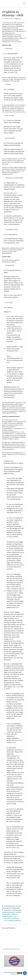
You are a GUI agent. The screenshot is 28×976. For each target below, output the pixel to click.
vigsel (15, 916)
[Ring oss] (25, 973)
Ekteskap (18, 906)
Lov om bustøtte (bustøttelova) (12, 920)
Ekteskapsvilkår (15, 908)
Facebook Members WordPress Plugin (11, 949)
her (20, 41)
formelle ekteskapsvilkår (8, 912)
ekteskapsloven (8, 910)
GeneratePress (14, 974)
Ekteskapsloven (6, 908)
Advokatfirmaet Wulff (9, 906)
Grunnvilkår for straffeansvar (12, 918)
